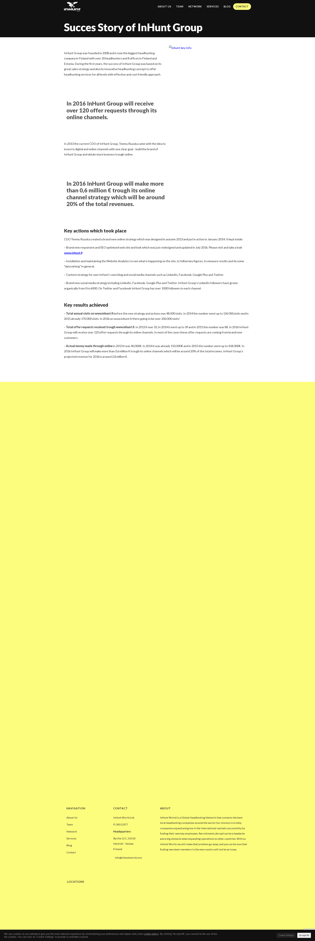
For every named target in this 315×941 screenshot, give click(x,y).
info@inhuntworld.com (128, 857)
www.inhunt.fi (73, 253)
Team (179, 6)
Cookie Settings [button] (286, 935)
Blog (227, 6)
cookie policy (151, 934)
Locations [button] (75, 881)
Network (195, 6)
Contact (242, 6)
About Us (164, 6)
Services (213, 6)
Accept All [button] (304, 935)
